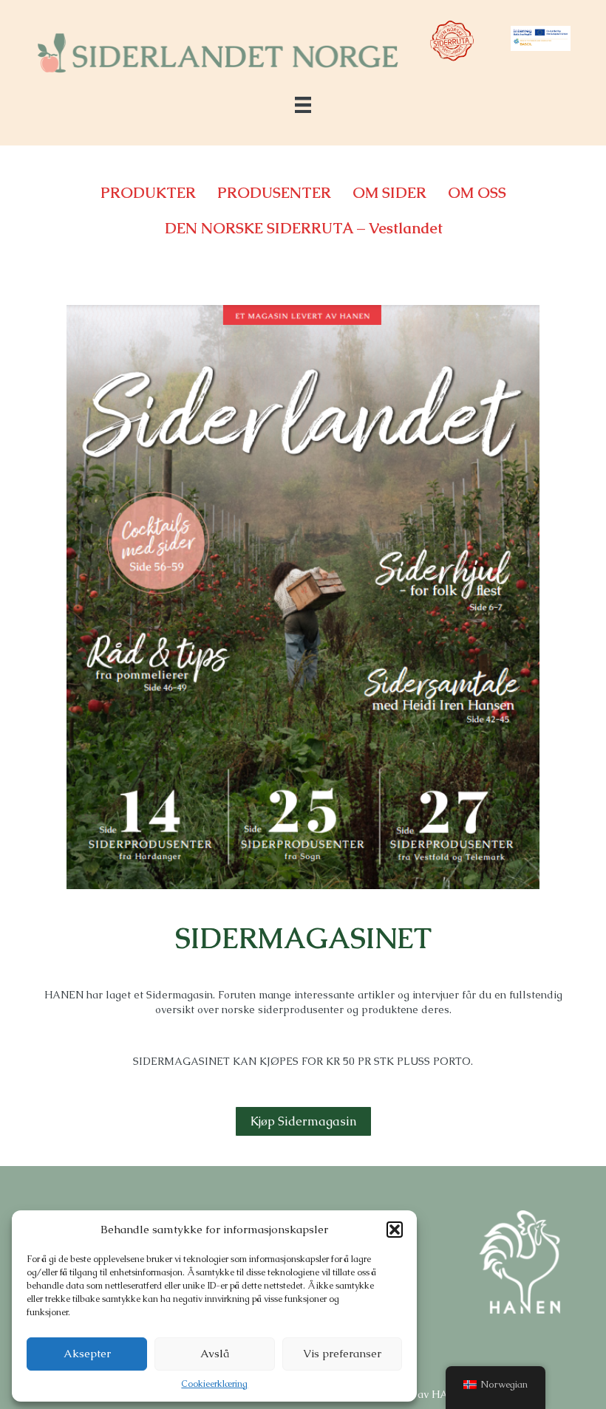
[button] (394, 1229)
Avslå (214, 1353)
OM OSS (477, 192)
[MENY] (303, 104)
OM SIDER (389, 192)
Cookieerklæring (214, 1384)
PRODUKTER (148, 192)
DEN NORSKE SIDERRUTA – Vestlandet (304, 228)
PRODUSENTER (274, 192)
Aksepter (87, 1353)
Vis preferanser (342, 1353)
